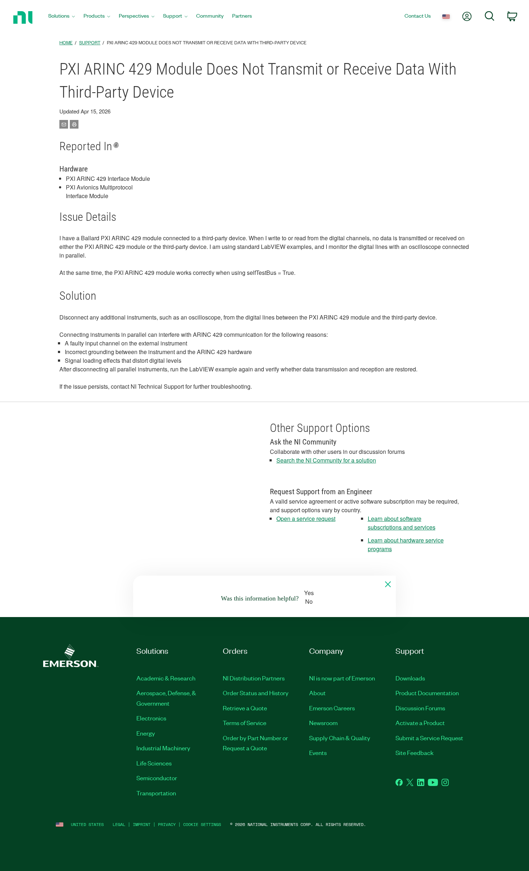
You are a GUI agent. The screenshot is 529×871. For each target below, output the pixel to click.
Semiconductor (156, 778)
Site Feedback (414, 752)
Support (89, 42)
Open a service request (305, 518)
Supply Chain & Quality (339, 738)
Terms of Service (244, 723)
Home (66, 42)
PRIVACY (167, 824)
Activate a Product (420, 723)
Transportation (156, 793)
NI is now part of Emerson (342, 678)
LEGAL (119, 824)
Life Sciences (154, 763)
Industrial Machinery (163, 748)
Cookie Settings (202, 824)
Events (318, 752)
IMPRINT (141, 824)
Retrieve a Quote (245, 708)
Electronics (151, 718)
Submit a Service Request (429, 738)
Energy (145, 733)
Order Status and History (256, 693)
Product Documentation (427, 693)
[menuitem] (61, 17)
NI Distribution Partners (254, 678)
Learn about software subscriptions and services (401, 522)
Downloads (410, 678)
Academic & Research (165, 678)
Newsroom (323, 723)
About (317, 693)
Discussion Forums (420, 708)
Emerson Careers (332, 708)
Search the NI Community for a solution (326, 460)
